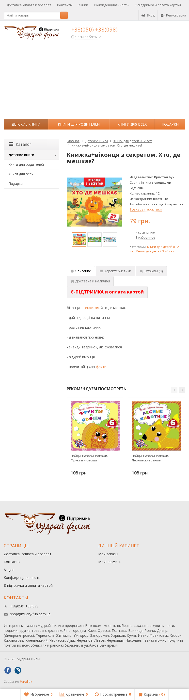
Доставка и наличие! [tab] (92, 281)
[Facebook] (8, 670)
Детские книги (26, 124)
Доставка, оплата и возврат (29, 5)
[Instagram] (18, 670)
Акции (83, 5)
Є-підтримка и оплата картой (158, 5)
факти (101, 366)
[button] (174, 390)
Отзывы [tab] (153, 271)
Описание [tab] (83, 271)
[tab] (107, 292)
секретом (91, 307)
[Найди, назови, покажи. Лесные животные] (156, 426)
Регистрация (176, 15)
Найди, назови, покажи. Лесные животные (150, 458)
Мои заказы (108, 554)
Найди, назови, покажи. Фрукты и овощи (89, 458)
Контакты (65, 5)
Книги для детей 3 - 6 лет (155, 251)
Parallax (26, 681)
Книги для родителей (79, 124)
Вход (151, 15)
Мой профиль (109, 561)
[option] (79, 239)
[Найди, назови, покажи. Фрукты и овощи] (95, 426)
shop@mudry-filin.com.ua (30, 614)
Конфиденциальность (111, 5)
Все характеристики (146, 209)
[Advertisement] (94, 82)
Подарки (170, 124)
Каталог (23, 144)
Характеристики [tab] (117, 271)
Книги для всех (132, 124)
